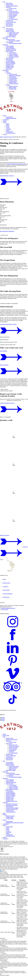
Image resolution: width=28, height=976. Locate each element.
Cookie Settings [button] (3, 846)
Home (1, 137)
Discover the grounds (14, 12)
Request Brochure (4, 175)
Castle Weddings (10, 46)
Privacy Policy (6, 590)
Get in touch (9, 68)
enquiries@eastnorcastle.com (8, 608)
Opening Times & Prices (12, 5)
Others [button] (1, 968)
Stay (4, 27)
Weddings (5, 44)
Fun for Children (13, 15)
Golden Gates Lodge (14, 32)
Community (9, 832)
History (7, 125)
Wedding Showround (11, 50)
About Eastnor (9, 826)
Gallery (7, 130)
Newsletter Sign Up (10, 133)
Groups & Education (11, 22)
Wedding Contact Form (11, 801)
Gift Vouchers (9, 26)
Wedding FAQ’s (10, 64)
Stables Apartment (13, 34)
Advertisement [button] (3, 960)
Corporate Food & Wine (11, 809)
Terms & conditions (7, 593)
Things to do (9, 9)
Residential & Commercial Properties (14, 822)
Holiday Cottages (10, 31)
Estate (4, 115)
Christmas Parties (13, 81)
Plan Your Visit (9, 4)
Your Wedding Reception (12, 789)
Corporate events (13, 74)
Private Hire (6, 70)
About (4, 122)
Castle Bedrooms (4, 324)
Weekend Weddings (10, 48)
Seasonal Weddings (10, 62)
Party (7, 71)
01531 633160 (4, 609)
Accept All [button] (10, 846)
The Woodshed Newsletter (15, 43)
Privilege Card (9, 20)
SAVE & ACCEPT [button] (4, 975)
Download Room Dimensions (7, 231)
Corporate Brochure (13, 83)
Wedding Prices (9, 67)
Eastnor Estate (9, 117)
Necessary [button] (2, 870)
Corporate (8, 72)
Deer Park (5, 38)
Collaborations (9, 131)
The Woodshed (9, 42)
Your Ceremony (10, 51)
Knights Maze (12, 16)
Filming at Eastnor (13, 86)
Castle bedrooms (10, 30)
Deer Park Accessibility (14, 40)
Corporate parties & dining (12, 807)
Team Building (12, 76)
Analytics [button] (2, 952)
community (8, 129)
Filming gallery (12, 87)
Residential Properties (11, 118)
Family (7, 126)
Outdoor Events (12, 82)
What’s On (8, 7)
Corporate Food (12, 79)
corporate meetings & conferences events (16, 164)
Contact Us (5, 586)
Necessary (4, 871)
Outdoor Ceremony (13, 55)
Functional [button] (2, 938)
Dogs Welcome (9, 24)
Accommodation (10, 60)
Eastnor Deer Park (10, 39)
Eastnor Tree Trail (13, 14)
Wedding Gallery (10, 66)
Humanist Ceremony (14, 56)
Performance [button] (3, 945)
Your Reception (9, 58)
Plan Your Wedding (10, 63)
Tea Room (11, 18)
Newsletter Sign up (10, 836)
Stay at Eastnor (9, 28)
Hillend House (12, 35)
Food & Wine (9, 59)
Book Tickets (9, 3)
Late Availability (10, 47)
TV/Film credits (12, 89)
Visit (4, 1)
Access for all (9, 23)
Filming (8, 85)
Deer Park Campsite (10, 36)
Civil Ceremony (13, 52)
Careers (8, 127)
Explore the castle (13, 11)
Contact (5, 134)
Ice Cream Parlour (13, 19)
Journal (4, 121)
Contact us (2, 403)
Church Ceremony (13, 54)
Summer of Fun (12, 8)
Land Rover (6, 119)
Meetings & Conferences (15, 75)
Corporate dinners (13, 78)
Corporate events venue (9, 137)
